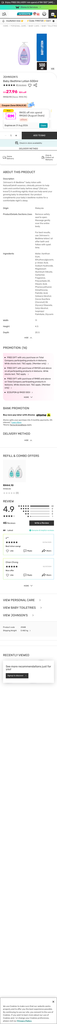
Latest (10, 530)
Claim (43, 125)
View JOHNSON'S (15, 615)
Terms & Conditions (18, 425)
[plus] (16, 135)
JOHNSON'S (10, 76)
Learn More (16, 422)
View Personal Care (19, 600)
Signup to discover (15, 676)
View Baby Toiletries (19, 607)
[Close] (53, 1001)
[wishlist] (30, 85)
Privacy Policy (24, 1021)
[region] (28, 1010)
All (4, 530)
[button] (52, 14)
